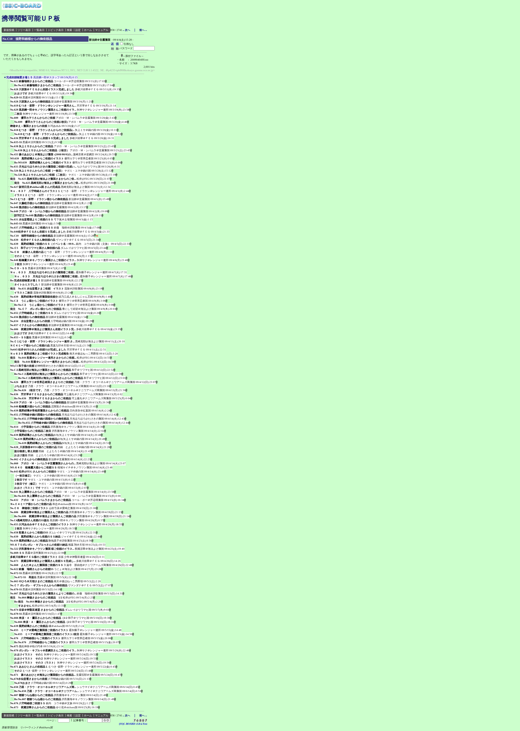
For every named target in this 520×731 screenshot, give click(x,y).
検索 (69, 30)
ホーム (88, 30)
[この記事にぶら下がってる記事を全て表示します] (8, 82)
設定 (78, 30)
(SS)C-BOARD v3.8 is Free (133, 723)
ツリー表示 (24, 30)
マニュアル (101, 30)
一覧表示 (39, 30)
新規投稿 (9, 30)
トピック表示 (56, 30)
